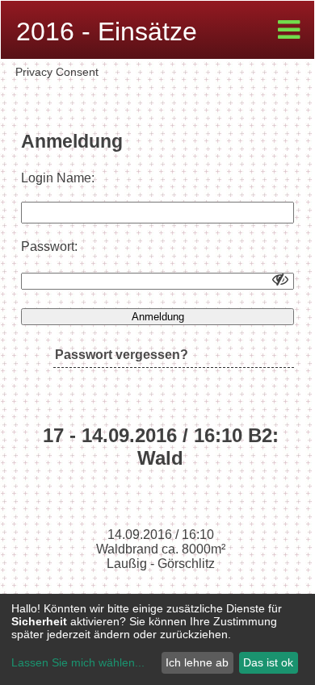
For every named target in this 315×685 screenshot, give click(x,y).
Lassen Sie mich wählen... (78, 662)
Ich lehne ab (197, 662)
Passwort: (49, 246)
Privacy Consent (57, 71)
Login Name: (57, 178)
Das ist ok (268, 662)
